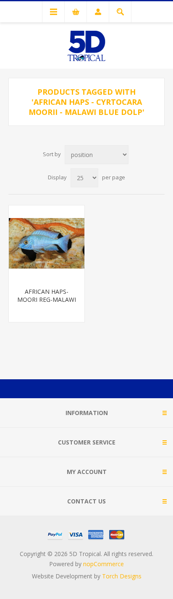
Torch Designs (122, 576)
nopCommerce (103, 564)
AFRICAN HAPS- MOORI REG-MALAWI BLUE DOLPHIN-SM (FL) (46, 303)
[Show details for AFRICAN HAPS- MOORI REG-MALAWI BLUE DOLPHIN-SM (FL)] (46, 243)
